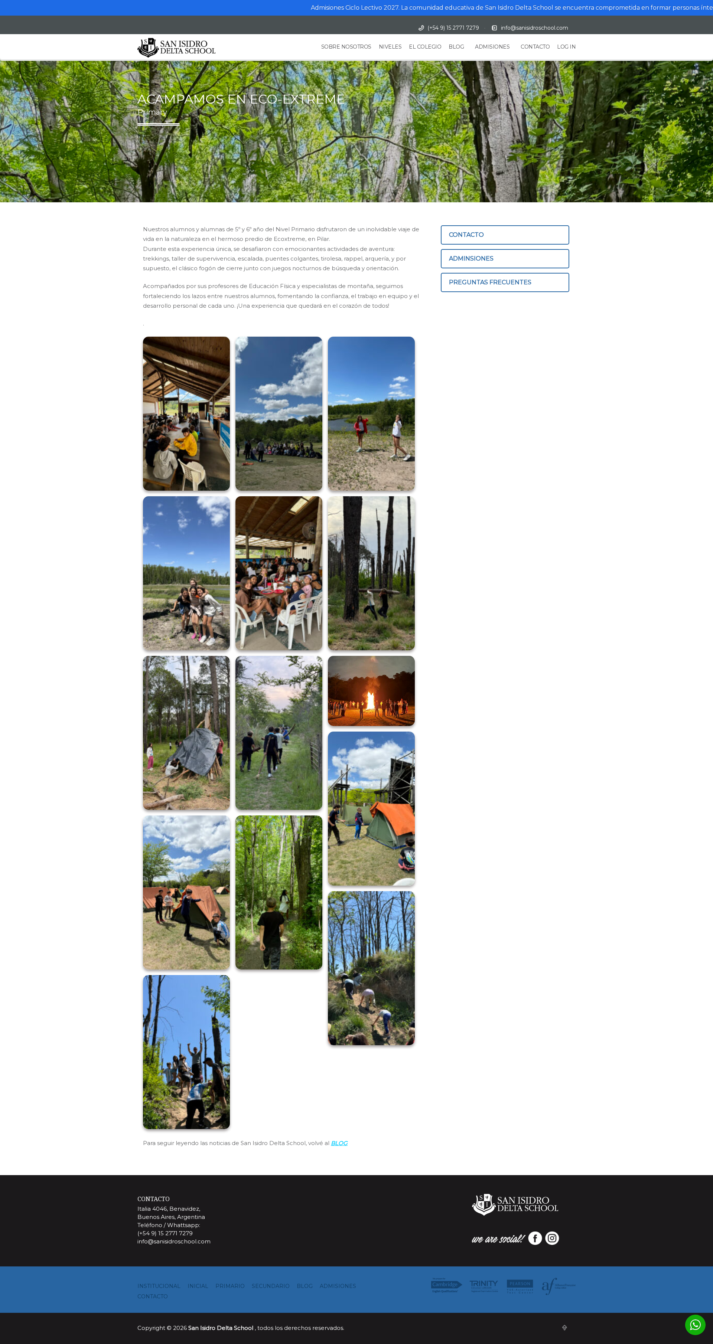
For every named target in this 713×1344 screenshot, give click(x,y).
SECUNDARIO (271, 1286)
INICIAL (198, 1286)
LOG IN (566, 46)
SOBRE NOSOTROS (346, 46)
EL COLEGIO (425, 46)
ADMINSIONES (471, 258)
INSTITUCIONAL (158, 1286)
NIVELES (390, 46)
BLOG (456, 46)
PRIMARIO (230, 1286)
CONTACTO (535, 46)
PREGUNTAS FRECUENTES (490, 282)
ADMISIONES (492, 46)
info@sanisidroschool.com (534, 27)
